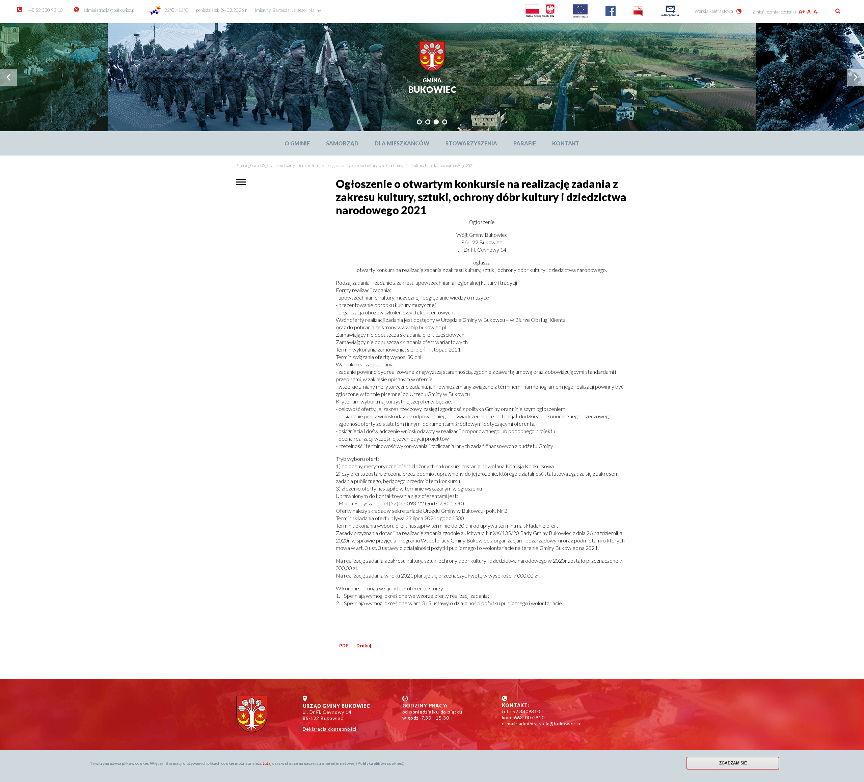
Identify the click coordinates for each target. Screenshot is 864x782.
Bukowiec (432, 86)
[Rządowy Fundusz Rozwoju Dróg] (540, 16)
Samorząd (342, 143)
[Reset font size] (809, 11)
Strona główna (247, 165)
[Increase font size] (802, 11)
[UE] (580, 16)
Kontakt (565, 143)
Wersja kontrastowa (714, 11)
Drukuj (363, 645)
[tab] (419, 121)
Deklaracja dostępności (330, 729)
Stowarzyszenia (471, 143)
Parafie (524, 143)
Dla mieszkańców (402, 143)
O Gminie (297, 143)
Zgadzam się (733, 763)
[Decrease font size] (816, 11)
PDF (343, 645)
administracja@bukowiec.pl (109, 10)
